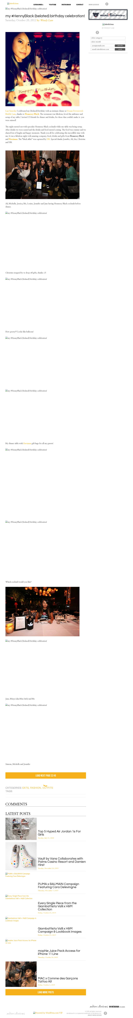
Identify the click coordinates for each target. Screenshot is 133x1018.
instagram (66, 5)
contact (79, 5)
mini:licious (94, 5)
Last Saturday (10, 111)
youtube (52, 5)
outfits (47, 788)
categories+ (38, 5)
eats (25, 788)
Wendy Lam (46, 20)
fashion (35, 788)
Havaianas (27, 443)
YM (48, 139)
